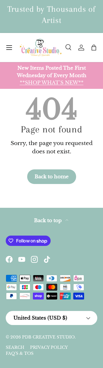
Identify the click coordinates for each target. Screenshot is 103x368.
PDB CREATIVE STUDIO (48, 337)
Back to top (48, 221)
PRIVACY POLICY (49, 347)
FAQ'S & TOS (19, 353)
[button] (94, 47)
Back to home (52, 176)
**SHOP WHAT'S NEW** (52, 82)
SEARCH (15, 347)
